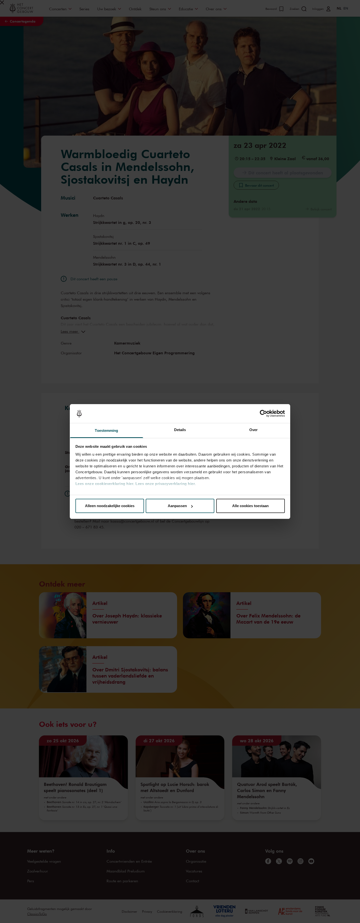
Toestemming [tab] (106, 430)
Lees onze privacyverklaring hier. (165, 484)
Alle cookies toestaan (250, 506)
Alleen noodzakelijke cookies (109, 506)
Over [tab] (253, 430)
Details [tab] (180, 430)
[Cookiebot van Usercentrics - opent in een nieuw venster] (263, 413)
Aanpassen (177, 506)
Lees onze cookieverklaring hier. (104, 484)
